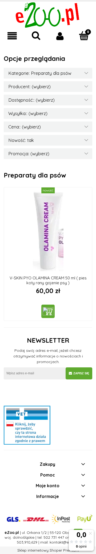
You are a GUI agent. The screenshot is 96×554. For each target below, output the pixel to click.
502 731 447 (53, 537)
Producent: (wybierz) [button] (29, 86)
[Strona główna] (48, 14)
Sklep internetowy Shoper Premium (48, 550)
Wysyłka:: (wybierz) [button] (27, 113)
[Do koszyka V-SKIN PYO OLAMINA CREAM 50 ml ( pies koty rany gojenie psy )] (48, 311)
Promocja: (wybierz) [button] (28, 153)
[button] (12, 36)
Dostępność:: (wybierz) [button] (31, 100)
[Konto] (60, 36)
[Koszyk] (84, 35)
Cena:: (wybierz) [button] (24, 127)
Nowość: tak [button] (21, 140)
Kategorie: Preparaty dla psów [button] (39, 73)
